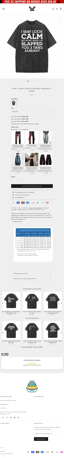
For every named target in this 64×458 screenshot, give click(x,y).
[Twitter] (3, 417)
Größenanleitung (20, 273)
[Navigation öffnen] (3, 9)
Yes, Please (15, 129)
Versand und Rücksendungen (24, 278)
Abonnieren (41, 439)
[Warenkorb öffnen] (61, 9)
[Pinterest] (10, 417)
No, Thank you (24, 129)
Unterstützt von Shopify (6, 453)
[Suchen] (57, 9)
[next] (61, 303)
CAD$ (1, 447)
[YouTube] (14, 417)
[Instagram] (7, 417)
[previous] (3, 303)
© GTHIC (2, 451)
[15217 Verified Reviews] (32, 393)
